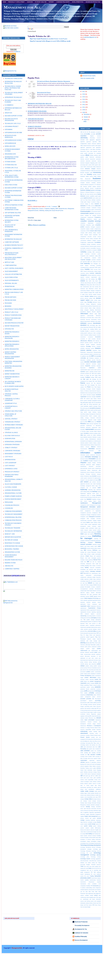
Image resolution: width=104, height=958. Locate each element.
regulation (82, 716)
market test (86, 533)
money (87, 567)
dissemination (87, 321)
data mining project (88, 284)
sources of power (97, 783)
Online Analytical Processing (91, 598)
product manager (90, 683)
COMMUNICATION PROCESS (13, 520)
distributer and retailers (96, 321)
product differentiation (90, 677)
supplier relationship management (93, 814)
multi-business (95, 573)
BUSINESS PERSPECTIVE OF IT (14, 245)
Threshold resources (96, 864)
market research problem (95, 530)
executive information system (92, 362)
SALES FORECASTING (11, 277)
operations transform (85, 602)
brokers (91, 176)
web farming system (89, 901)
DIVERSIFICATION (10, 438)
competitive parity (90, 225)
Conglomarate (83, 242)
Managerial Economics (33, 210)
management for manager (95, 505)
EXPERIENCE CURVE (11, 468)
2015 (83, 97)
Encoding (88, 346)
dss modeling (91, 329)
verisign (91, 895)
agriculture (95, 141)
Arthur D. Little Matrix (90, 149)
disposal (82, 321)
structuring (90, 810)
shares (94, 770)
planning (82, 642)
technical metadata (84, 837)
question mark (83, 708)
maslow (92, 546)
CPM (96, 267)
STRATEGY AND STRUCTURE (13, 411)
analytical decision (87, 145)
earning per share (92, 333)
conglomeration (90, 242)
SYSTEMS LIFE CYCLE (11, 167)
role (81, 741)
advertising (83, 137)
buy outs (85, 194)
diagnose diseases (91, 311)
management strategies (85, 514)
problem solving (89, 665)
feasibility (82, 377)
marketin (92, 533)
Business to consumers (95, 192)
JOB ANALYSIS (9, 566)
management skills (96, 512)
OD (88, 594)
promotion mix (90, 698)
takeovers (92, 829)
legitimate (89, 493)
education (99, 338)
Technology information (85, 851)
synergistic (90, 822)
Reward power (97, 735)
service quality (92, 768)
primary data (88, 664)
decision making (89, 296)
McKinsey (95, 550)
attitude (87, 155)
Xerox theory (98, 905)
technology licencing (96, 851)
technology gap (97, 849)
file (98, 379)
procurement (83, 671)
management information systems (87, 508)
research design (91, 723)
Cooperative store (84, 255)
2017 (83, 91)
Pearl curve (88, 623)
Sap (88, 754)
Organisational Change (94, 608)
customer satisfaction (91, 275)
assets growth (83, 153)
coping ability (98, 255)
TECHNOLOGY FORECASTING (13, 78)
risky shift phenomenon (96, 739)
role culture (90, 741)
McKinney (89, 550)
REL (90, 716)
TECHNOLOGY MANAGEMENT (13, 514)
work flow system (88, 905)
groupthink (92, 408)
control (99, 250)
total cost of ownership (92, 870)
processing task (97, 669)
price (90, 658)
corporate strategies (85, 259)
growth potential (94, 410)
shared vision (83, 770)
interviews (93, 474)
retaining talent (97, 731)
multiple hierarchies (96, 577)
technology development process (87, 847)
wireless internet (92, 903)
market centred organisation (90, 524)
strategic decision (96, 800)
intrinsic (82, 476)
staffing (82, 793)
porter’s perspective (92, 646)
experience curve (95, 367)
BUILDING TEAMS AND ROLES (13, 560)
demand (82, 306)
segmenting (91, 760)
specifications (83, 787)
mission (99, 561)
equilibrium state (85, 356)
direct (90, 317)
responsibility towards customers (93, 729)
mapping (94, 520)
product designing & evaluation (94, 673)
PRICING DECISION (10, 300)
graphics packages (93, 406)
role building (84, 741)
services (98, 768)
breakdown (82, 176)
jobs (99, 480)
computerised (83, 236)
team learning (95, 833)
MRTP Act (83, 573)
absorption (93, 132)
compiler (92, 228)
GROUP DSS (8, 113)
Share (29, 204)
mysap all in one (89, 581)
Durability (82, 331)
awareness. (94, 160)
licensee (82, 497)
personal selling (92, 631)
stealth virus (98, 795)
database (88, 290)
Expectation (82, 367)
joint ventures (84, 482)
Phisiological (83, 638)
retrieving (92, 733)
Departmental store (97, 306)
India (81, 435)
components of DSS (84, 230)
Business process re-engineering (93, 188)
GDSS (81, 398)
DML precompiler (91, 325)
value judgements (97, 893)
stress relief (83, 808)
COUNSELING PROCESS (12, 505)
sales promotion (85, 750)
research (89, 721)
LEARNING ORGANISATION (13, 490)
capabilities (92, 196)
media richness (87, 554)
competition (83, 221)
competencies (90, 217)
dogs (97, 325)
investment (90, 478)
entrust (81, 354)
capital (96, 196)
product (88, 671)
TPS (92, 872)
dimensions (98, 315)
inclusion (91, 433)
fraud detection (93, 390)
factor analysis (97, 373)
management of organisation (93, 510)
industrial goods (97, 441)
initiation (86, 458)
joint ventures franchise (95, 481)
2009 (83, 109)
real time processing (91, 710)
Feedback (87, 377)
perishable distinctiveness (92, 627)
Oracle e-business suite (94, 604)
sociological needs (88, 781)
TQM (95, 872)
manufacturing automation (86, 520)
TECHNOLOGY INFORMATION (13, 531)
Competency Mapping (49, 208)
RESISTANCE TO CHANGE (12, 543)
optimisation (83, 604)
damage (93, 279)
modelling (82, 565)
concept (94, 236)
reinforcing (87, 716)
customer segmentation (91, 277)
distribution (83, 323)
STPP (99, 797)
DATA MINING (8, 129)
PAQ (84, 619)
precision (93, 654)
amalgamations (83, 143)
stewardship (89, 797)
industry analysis (97, 442)
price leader (88, 660)
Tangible (97, 829)
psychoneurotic (83, 702)
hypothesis (96, 423)
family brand (98, 375)
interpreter (92, 472)
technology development (94, 845)
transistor (99, 880)
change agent (83, 201)
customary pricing (84, 273)
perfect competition (90, 625)
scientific (90, 756)
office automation (94, 594)
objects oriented (90, 592)
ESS (95, 356)
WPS (93, 905)
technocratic (98, 839)
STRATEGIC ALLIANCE (11, 432)
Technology (83, 845)
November (87, 114)
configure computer (96, 240)
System (99, 822)
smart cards (93, 777)
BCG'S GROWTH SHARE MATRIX (14, 386)
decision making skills (90, 298)
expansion (87, 365)
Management (71, 208)
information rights (95, 450)
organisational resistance (95, 610)
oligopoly (95, 596)
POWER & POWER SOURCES (13, 496)
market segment (83, 532)
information (91, 448)
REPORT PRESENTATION (12, 326)
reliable (81, 719)
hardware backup (97, 412)
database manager (88, 292)
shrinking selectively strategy (90, 772)
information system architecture (87, 454)
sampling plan (87, 752)
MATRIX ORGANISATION (12, 349)
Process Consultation (92, 667)
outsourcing (83, 615)
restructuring (83, 731)
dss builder (98, 327)
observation (98, 592)
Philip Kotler (98, 637)
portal (86, 646)
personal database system (95, 629)
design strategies (84, 309)
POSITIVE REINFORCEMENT (13, 499)
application (82, 147)
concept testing (89, 238)
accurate (98, 134)
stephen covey (83, 797)
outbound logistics (89, 613)
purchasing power (89, 706)
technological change (85, 841)
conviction (93, 253)
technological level (84, 843)
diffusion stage (93, 313)
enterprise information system (87, 348)
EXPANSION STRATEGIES (12, 444)
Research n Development (94, 725)
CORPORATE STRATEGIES (12, 450)
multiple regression (84, 579)
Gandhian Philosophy (63, 2)
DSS (94, 327)
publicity (95, 702)
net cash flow (83, 583)
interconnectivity (83, 468)
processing (91, 669)
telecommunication (84, 860)
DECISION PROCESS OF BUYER (14, 323)
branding (89, 174)
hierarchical (98, 414)
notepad (82, 590)
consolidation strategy (85, 244)
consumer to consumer (92, 250)
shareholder (89, 770)
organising (94, 611)
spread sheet (83, 789)
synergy (94, 822)
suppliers (82, 816)
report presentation (89, 719)
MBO (85, 550)
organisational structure (85, 611)
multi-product (88, 575)
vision (94, 897)
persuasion (86, 633)
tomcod (93, 868)
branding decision (97, 174)
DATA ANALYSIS (9, 329)
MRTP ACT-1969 (9, 262)
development (83, 311)
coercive (92, 205)
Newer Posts (31, 217)
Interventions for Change (44, 92)
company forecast (96, 215)
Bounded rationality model (86, 172)
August (86, 119)
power (95, 652)
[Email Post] (58, 206)
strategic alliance (88, 799)
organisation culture (85, 606)
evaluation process (91, 360)
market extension (91, 526)
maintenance (84, 503)
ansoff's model (94, 145)
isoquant (82, 480)
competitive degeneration (86, 223)
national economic (97, 581)
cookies (99, 253)
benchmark (98, 170)
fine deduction (97, 383)
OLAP (91, 596)
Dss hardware (83, 329)
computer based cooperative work (92, 234)
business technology (95, 190)
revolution (88, 735)
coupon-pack (91, 267)
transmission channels (95, 881)
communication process (87, 213)
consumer (99, 244)
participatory (98, 619)
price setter (98, 660)
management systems (96, 514)
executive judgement (85, 363)
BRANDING (8, 306)
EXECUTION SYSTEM (11, 185)
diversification (97, 323)
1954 (81, 132)
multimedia (89, 577)
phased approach (90, 637)
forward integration (96, 388)
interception (98, 466)
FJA (85, 387)
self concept (87, 764)
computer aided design (95, 230)
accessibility (87, 134)
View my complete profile (87, 78)
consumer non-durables (91, 248)
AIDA (100, 141)
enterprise (99, 346)
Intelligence (98, 464)
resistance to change (85, 727)
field (81, 379)
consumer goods (92, 246)
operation (85, 600)
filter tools (95, 381)
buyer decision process (92, 194)
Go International (97, 402)
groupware (98, 408)
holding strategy (84, 417)
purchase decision (92, 704)
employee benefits (84, 344)
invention (94, 476)
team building (89, 833)
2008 (83, 112)
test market (88, 862)
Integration (83, 462)
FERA (96, 377)
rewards (93, 737)
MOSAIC (87, 571)
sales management (97, 748)
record (81, 712)
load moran (83, 501)
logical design (97, 501)
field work (86, 379)
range (95, 708)
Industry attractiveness (85, 444)
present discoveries (85, 656)
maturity (88, 548)
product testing (90, 687)
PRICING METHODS (10, 297)
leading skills (89, 491)
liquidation (89, 499)
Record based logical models (90, 712)
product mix (98, 683)
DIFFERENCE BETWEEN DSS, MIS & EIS (39, 103)
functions (98, 396)
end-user (93, 346)
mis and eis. (93, 561)
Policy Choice (95, 642)
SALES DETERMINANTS (12, 280)
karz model (93, 483)
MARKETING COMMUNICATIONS (14, 289)
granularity (86, 406)
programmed (83, 694)
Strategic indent (83, 802)
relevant (98, 718)
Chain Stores (88, 199)
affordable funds (84, 139)
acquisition (83, 136)
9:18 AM (48, 206)
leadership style (92, 489)
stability (82, 791)
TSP (91, 885)
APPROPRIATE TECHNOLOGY (13, 97)
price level (93, 660)
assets (99, 151)
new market (95, 583)
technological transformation (95, 843)
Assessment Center (84, 151)
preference (98, 654)
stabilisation (98, 789)
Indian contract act (87, 435)
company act (88, 215)
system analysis (84, 824)
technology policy (84, 856)
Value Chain (91, 891)
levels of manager (91, 495)
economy (93, 338)
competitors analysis (84, 228)
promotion (82, 698)
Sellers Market (92, 766)
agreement (88, 141)
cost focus (98, 261)
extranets (87, 373)
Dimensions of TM (84, 317)
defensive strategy (84, 304)
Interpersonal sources (85, 472)
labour (93, 485)
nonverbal (91, 588)
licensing (90, 497)
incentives (86, 433)
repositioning (98, 719)
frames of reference (84, 390)
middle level (83, 561)
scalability (98, 754)
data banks (88, 280)
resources (82, 729)
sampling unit (83, 754)
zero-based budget (86, 906)
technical (90, 835)
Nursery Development (81, 940)
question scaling (90, 708)
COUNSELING (9, 508)
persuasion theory (92, 633)
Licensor (94, 497)
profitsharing (98, 692)
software (94, 781)
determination (98, 309)
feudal (99, 377)
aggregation (92, 139)
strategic (82, 799)
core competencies (85, 257)
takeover (88, 829)
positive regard (90, 648)
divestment (83, 325)
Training (92, 876)
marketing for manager (90, 537)
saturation (92, 754)
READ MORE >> (32, 200)
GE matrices (87, 398)
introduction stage (88, 476)
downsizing (85, 327)
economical (90, 336)
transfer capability (84, 880)
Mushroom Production (93, 2)
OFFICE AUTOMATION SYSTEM (14, 205)
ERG (90, 356)
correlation (93, 259)
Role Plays (93, 743)
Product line (86, 681)
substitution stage (97, 810)
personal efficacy (84, 631)
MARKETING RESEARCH (12, 341)
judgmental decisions (85, 483)
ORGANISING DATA (10, 154)
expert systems (97, 369)
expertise (82, 371)
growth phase (87, 410)
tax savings (82, 833)
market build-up (93, 522)
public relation (90, 702)
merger (87, 556)
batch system (89, 164)
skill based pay (86, 775)
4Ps (89, 132)
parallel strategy (90, 619)
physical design (91, 638)
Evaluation (91, 358)
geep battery (94, 398)
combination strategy (96, 207)
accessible (93, 134)
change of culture (89, 203)
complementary (97, 228)
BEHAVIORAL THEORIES (12, 549)
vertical (96, 895)
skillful (96, 775)
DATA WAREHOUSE (10, 143)
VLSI (97, 897)
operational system (97, 600)
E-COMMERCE (9, 105)
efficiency (90, 340)
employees (82, 346)
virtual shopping (89, 897)
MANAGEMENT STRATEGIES (13, 453)
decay (86, 294)
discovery (88, 319)
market (88, 522)
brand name (83, 174)
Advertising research (95, 137)
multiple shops (92, 579)
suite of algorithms (84, 812)
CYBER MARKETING (11, 265)
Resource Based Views (95, 727)
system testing (88, 826)
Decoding (89, 302)
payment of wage (97, 621)
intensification (83, 466)
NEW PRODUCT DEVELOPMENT (14, 309)
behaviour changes (90, 168)
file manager (89, 381)
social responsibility (89, 779)
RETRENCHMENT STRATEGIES (14, 425)
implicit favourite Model (91, 431)
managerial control (84, 516)
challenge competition (96, 199)
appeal (99, 145)
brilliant (87, 176)
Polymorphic (93, 644)
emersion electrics (89, 342)
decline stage (83, 302)
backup (99, 160)
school (86, 756)
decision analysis (92, 294)
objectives (82, 592)
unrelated (82, 889)
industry (91, 442)
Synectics (85, 822)
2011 (83, 107)
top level (97, 868)
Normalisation (98, 588)
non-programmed (84, 588)
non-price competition (96, 586)
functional (94, 392)
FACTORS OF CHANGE (11, 540)
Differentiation (84, 313)
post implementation (93, 650)
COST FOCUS (9, 456)
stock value (95, 797)
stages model (87, 793)
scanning (82, 756)
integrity (89, 462)
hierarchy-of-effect (84, 415)
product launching (90, 679)
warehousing (85, 899)
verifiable (87, 895)
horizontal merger (92, 419)
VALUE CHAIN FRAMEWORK (13, 484)
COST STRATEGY (10, 465)
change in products (91, 201)
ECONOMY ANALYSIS (41, 2)
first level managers (90, 385)
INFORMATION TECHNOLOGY (13, 239)
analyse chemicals (92, 143)
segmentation (83, 760)
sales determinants (88, 746)
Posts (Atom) (37, 220)
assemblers (98, 149)
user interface (98, 889)
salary (99, 744)
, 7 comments (54, 206)
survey (99, 816)
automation (98, 159)
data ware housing (94, 286)
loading (90, 501)
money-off (92, 567)
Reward (92, 735)
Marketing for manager (85, 536)
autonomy (82, 160)
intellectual (82, 464)
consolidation (97, 242)
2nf (83, 132)
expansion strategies (96, 365)
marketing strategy (96, 544)
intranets (99, 474)
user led (82, 891)
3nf (85, 132)
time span (86, 868)
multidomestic (83, 577)
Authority (82, 159)
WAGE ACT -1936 (10, 534)
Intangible (91, 460)
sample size (93, 750)
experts (87, 371)
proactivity (94, 664)
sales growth (89, 748)
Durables (87, 331)
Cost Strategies (94, 263)
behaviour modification (91, 170)
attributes (96, 155)
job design (95, 480)
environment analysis (88, 354)
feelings (92, 377)
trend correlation (92, 883)
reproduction (83, 721)
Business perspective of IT (90, 184)
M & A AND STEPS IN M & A (12, 435)
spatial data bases (96, 785)
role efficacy (95, 741)
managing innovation (96, 518)
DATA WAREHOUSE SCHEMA (13, 140)
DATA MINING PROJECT (11, 126)
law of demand (91, 487)
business (41, 208)
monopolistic (98, 567)
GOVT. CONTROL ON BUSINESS (14, 268)
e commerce (92, 331)
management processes (85, 512)
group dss (87, 408)
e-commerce (98, 331)
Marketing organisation (96, 540)
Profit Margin (98, 691)
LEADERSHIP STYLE (11, 403)
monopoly (82, 571)
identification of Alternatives (93, 425)
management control (84, 505)
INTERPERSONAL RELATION (13, 517)
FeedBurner (17, 51)
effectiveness (83, 340)
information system (90, 453)
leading (84, 491)
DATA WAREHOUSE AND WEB (13, 132)
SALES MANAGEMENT (11, 271)
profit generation (90, 691)
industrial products (84, 442)
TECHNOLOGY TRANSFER (12, 528)
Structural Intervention (91, 808)
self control (92, 764)
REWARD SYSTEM (10, 563)
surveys (82, 818)
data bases (95, 280)
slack (100, 775)
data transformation (84, 286)
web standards (97, 901)
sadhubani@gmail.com (90, 37)
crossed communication (88, 271)
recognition (98, 710)
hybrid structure (89, 423)
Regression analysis (96, 714)
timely (90, 868)
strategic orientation (90, 804)
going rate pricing (88, 404)
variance (82, 895)
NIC (85, 585)
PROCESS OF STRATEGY (12, 471)
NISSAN (95, 585)
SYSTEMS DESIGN (10, 161)
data (96, 279)
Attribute (92, 155)
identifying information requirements (88, 427)
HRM (31, 139)
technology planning (95, 854)
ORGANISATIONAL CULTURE (13, 493)
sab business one (93, 744)
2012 (83, 104)
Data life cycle (95, 282)
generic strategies (88, 400)
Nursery (51, 2)
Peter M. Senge (84, 635)
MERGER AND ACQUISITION (13, 537)
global (84, 402)
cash (100, 198)
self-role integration (84, 766)
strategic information (92, 802)
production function (84, 689)
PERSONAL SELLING (11, 283)
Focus (88, 387)
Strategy (88, 806)
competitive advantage (94, 221)
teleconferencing (92, 860)
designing (92, 309)
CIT (87, 205)
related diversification (96, 716)
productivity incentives (95, 689)
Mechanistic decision (96, 552)
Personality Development (16, 2)
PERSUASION (9, 502)
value (86, 891)
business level (83, 180)
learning (94, 491)
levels (93, 493)
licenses (86, 497)
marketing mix (88, 540)
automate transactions (90, 159)
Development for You (81, 929)
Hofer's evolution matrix (95, 415)
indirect (94, 435)
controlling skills (90, 252)
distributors (90, 323)
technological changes (96, 841)
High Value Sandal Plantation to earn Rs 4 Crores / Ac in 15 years (48, 39)
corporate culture (96, 257)
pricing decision (84, 662)
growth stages (87, 412)
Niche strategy (89, 585)
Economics (98, 336)
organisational (83, 608)
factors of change (84, 375)
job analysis (90, 480)
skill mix (93, 775)
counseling (98, 265)
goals (81, 404)
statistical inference (91, 795)
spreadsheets (91, 789)
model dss (98, 563)
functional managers (91, 394)
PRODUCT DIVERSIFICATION (13, 315)
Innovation (92, 458)
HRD (86, 421)
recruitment (82, 714)
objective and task (97, 590)
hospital (99, 419)
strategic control (87, 800)
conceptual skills (97, 238)
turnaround (95, 885)
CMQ (89, 205)
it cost (85, 480)
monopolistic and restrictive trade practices (90, 569)
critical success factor (95, 269)
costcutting (92, 265)
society (95, 779)
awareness (88, 160)
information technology (91, 457)
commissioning (97, 209)
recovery (99, 712)
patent (86, 621)
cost (88, 261)
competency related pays (94, 219)
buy (81, 194)
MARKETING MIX (9, 371)
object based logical (88, 590)
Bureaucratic (87, 178)
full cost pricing (88, 392)
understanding (89, 887)
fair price (92, 375)
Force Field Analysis (96, 387)
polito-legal (88, 644)
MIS (88, 561)
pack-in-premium (87, 617)
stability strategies (89, 791)
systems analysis (84, 827)
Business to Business (85, 192)
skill (81, 775)
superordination (97, 812)
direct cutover (95, 317)
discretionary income (96, 319)
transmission (83, 881)
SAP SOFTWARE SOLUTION (13, 212)
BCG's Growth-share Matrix (90, 166)
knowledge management (85, 485)
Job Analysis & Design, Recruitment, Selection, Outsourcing (53, 81)
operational (90, 600)
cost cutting (92, 261)
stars (85, 795)
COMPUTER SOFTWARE (12, 242)
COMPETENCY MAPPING (12, 569)
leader (99, 487)
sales (81, 746)
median (93, 554)
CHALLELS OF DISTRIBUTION (13, 274)
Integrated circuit (97, 460)
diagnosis (99, 311)
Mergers (82, 558)
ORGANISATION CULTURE (12, 552)
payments (82, 623)
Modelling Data (88, 565)
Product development (85, 675)
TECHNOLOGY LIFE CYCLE (13, 123)
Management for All (22, 7)
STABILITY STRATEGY (11, 447)
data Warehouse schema (92, 288)
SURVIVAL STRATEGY (11, 419)
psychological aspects (86, 700)
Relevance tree (92, 717)
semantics (98, 766)
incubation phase (97, 433)
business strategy (85, 190)
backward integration (85, 162)
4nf (87, 132)
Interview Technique (85, 474)
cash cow (82, 199)
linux (85, 499)
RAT (98, 708)
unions (94, 887)
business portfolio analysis (89, 186)
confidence (89, 240)
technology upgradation (96, 858)
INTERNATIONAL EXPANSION (13, 441)
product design (83, 673)
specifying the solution (92, 787)
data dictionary (88, 282)
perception (82, 625)
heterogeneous (92, 414)
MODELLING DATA (10, 146)
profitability (91, 692)
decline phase (97, 300)
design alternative (97, 308)
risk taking (88, 739)
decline (91, 300)
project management (85, 696)
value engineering (89, 893)
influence (93, 446)
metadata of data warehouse (86, 559)
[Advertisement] (45, 59)
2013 (83, 102)
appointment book (90, 147)
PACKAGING (8, 303)
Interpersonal (98, 468)
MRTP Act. (88, 573)
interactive (91, 466)
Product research (93, 685)
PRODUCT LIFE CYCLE (11, 312)
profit (85, 691)
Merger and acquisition (95, 556)
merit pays (87, 558)
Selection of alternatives (91, 762)
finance (82, 383)
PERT (98, 633)
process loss (85, 669)
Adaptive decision (95, 135)
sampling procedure (96, 752)
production (98, 687)
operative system (96, 602)
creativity (87, 269)
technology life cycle (86, 853)
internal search (91, 468)
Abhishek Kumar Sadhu (89, 75)
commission (83, 209)
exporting (91, 371)
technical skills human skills (95, 837)
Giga (81, 402)
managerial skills (84, 518)
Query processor (97, 706)
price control (95, 658)
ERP (92, 356)
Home (4, 2)
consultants (93, 244)
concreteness (83, 240)
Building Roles (35, 208)
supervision (82, 814)
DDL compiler (96, 292)
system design (91, 824)
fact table (92, 373)
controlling (83, 252)
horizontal (93, 417)
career (93, 198)
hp (83, 421)
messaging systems (96, 558)
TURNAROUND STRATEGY (12, 422)
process (86, 667)
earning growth (83, 333)
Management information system (90, 507)
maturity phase (94, 548)
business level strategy (92, 180)
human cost (93, 421)
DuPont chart (98, 329)
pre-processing (87, 654)
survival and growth (90, 818)
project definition (97, 694)
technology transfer (85, 858)
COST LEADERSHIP (10, 462)
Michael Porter (97, 559)
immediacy (82, 429)
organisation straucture (96, 606)
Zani (81, 906)
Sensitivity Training (84, 768)
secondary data (86, 758)
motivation (98, 571)
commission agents (90, 209)
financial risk (89, 383)
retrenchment (84, 733)
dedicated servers (97, 302)
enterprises (95, 350)
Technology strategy (96, 856)
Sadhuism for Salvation (81, 933)
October (86, 117)
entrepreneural (90, 352)
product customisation (96, 671)
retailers (90, 731)
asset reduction (93, 151)
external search (97, 371)
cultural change (97, 271)
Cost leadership (85, 263)
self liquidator (98, 764)
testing (93, 862)
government (95, 404)
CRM (81, 271)
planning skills (89, 642)
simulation (98, 774)
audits (87, 157)
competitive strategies (90, 226)
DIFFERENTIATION (10, 459)
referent (88, 714)
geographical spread (96, 400)
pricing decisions (93, 662)
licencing (98, 495)
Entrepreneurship (97, 352)
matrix (95, 546)
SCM (94, 756)
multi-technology (97, 575)
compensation (83, 217)
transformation (93, 880)
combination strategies (85, 207)
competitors (98, 226)
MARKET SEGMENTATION (12, 374)
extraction (82, 373)
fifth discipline (93, 379)
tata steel (99, 831)
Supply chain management (91, 816)
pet (100, 633)
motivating (92, 571)
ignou (100, 427)
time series (86, 866)
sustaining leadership (90, 820)
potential (92, 652)
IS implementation (97, 478)
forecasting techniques (85, 388)
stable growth (98, 791)
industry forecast (84, 446)
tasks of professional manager (90, 831)
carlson (96, 198)
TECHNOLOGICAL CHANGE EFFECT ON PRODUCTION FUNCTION (13, 88)
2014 (83, 99)
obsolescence (83, 594)
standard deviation (95, 793)
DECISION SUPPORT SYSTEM (13, 115)
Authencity (92, 157)
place (100, 640)
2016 (83, 94)
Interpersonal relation (85, 470)
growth (82, 410)
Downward (91, 327)
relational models (84, 717)
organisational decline (85, 610)
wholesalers (82, 903)
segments (99, 760)
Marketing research (86, 542)
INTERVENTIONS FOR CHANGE (14, 546)
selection (82, 762)
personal (86, 629)
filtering (99, 381)
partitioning (82, 621)
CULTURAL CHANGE (11, 487)
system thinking (97, 826)
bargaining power (94, 162)
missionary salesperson (85, 563)
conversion (87, 253)
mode (93, 563)
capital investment (87, 198)
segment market (97, 758)
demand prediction (88, 306)
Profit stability (83, 692)
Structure (86, 810)
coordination (91, 255)
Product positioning (84, 685)
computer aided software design (88, 232)
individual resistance (87, 437)
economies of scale (85, 338)
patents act (90, 621)
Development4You (77, 2)
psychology (98, 700)
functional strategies (91, 396)
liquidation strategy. (96, 499)
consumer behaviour (84, 246)
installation (85, 460)
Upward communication (90, 889)
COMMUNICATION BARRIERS (13, 511)
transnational (83, 883)
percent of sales (96, 623)
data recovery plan (97, 284)
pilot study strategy (92, 640)
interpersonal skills (96, 470)
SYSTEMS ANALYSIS (11, 164)
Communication (85, 211)
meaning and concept (50, 210)
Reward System (59, 210)
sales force (95, 746)
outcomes (99, 613)
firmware (82, 385)
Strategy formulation (96, 806)
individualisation (92, 439)
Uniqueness (98, 887)
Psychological (98, 698)
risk (97, 737)
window (87, 903)
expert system (91, 369)
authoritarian (98, 157)
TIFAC (82, 866)
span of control (84, 785)
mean (99, 550)
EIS (94, 340)
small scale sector (84, 777)
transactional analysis (96, 878)
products (82, 691)
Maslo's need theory (85, 546)
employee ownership (96, 344)
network (90, 583)
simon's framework (92, 774)
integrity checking (96, 462)
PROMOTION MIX (10, 286)
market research (84, 530)
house (81, 421)
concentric (89, 236)
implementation (89, 429)
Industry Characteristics (96, 444)
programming (89, 694)
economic (94, 335)
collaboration (98, 205)
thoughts (88, 864)
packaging (93, 617)
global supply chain (90, 402)
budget (95, 176)
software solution (88, 783)
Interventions (98, 472)
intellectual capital (90, 464)
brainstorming (97, 172)
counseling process (84, 267)
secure (91, 758)
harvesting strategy (84, 414)
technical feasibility (96, 835)
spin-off (99, 787)
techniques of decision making (87, 839)
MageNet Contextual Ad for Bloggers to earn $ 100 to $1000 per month (50, 41)
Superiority (91, 812)
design (90, 308)
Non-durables (87, 586)
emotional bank (97, 342)
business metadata (90, 182)
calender (87, 196)
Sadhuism (30, 2)
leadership (83, 489)
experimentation (83, 369)
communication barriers (96, 211)
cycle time (88, 279)
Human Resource (63, 208)
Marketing (41, 210)
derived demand (84, 308)
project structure (96, 696)
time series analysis (94, 866)
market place (98, 528)
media (81, 554)
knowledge (98, 483)
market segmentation (92, 532)
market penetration (89, 528)
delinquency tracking (96, 304)
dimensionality (90, 315)
